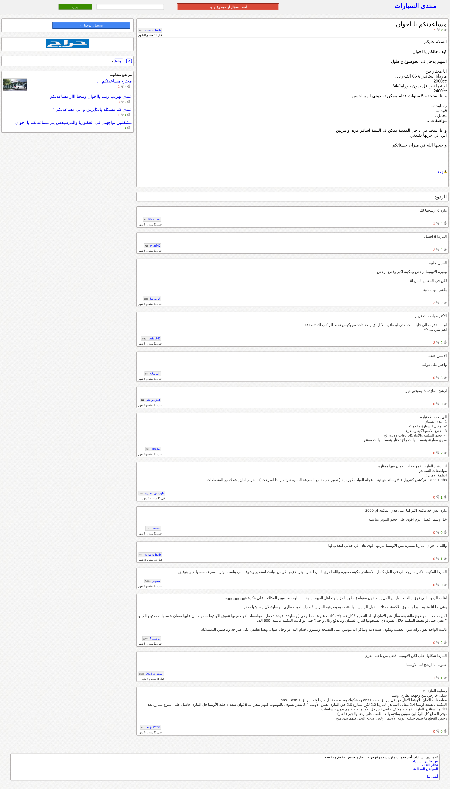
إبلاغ (441, 172)
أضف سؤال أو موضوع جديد (228, 7)
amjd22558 (150, 727)
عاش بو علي (150, 399)
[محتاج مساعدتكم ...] (15, 89)
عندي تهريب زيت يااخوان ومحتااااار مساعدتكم (91, 96)
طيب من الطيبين (151, 493)
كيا (129, 60)
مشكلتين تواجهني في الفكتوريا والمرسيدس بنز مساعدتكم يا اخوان (73, 122)
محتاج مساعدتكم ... (114, 81)
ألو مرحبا (152, 298)
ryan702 (152, 245)
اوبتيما (118, 60)
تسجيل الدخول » (91, 25)
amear (153, 528)
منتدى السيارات (415, 5)
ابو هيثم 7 (151, 638)
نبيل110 (153, 448)
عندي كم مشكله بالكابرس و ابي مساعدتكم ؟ (92, 109)
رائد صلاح (152, 373)
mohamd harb (150, 30)
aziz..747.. (151, 338)
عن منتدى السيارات (424, 761)
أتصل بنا (432, 776)
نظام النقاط (429, 765)
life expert (152, 219)
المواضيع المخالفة (425, 769)
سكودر (152, 580)
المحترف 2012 (151, 673)
